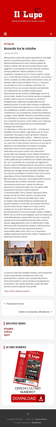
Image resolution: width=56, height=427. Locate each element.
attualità (9, 44)
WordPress (36, 422)
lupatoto (26, 291)
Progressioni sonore (15, 304)
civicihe (12, 291)
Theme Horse (41, 419)
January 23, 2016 (11, 53)
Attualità (8, 328)
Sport (7, 334)
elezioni (18, 291)
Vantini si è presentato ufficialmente (34, 312)
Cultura (8, 331)
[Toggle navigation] (5, 34)
